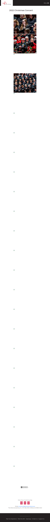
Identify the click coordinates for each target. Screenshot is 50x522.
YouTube (25, 502)
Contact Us (34, 518)
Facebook (21, 502)
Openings (28, 518)
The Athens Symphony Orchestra (7, 3)
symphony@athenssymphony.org (26, 506)
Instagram (28, 502)
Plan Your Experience (11, 518)
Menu (46, 3)
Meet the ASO (21, 518)
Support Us (41, 518)
